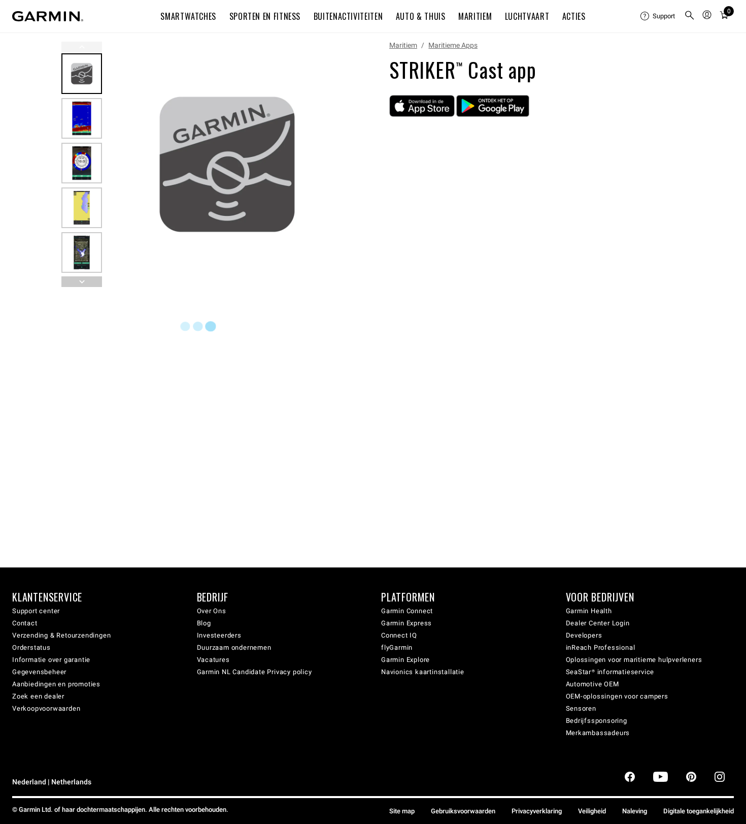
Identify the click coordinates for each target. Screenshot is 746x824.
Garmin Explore (405, 659)
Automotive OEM (592, 684)
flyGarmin (397, 647)
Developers (584, 635)
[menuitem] (658, 16)
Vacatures (213, 659)
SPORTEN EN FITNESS (265, 16)
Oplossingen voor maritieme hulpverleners (634, 659)
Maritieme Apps (453, 45)
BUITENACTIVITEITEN (348, 16)
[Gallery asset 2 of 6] (81, 118)
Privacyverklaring (537, 811)
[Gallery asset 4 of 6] (81, 207)
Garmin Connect (407, 611)
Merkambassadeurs (598, 733)
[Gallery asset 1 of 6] (227, 164)
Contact (25, 623)
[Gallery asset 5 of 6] (81, 252)
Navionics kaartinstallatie (422, 672)
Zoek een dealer (38, 696)
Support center (36, 611)
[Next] (336, 164)
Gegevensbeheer (39, 672)
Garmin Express (406, 623)
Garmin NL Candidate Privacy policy (254, 672)
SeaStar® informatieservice (610, 672)
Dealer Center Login (598, 623)
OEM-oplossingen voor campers (617, 696)
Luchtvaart (527, 16)
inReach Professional (600, 647)
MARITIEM (475, 16)
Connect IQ (399, 635)
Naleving (634, 811)
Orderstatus (31, 647)
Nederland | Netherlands (51, 782)
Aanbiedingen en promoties (56, 684)
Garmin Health (589, 611)
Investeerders (219, 635)
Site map (402, 811)
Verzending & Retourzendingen (61, 635)
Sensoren (581, 708)
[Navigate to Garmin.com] (47, 16)
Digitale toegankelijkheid (698, 811)
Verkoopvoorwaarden (46, 708)
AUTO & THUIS (421, 16)
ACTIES (574, 16)
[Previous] (81, 47)
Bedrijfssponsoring (596, 720)
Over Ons (211, 611)
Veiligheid (592, 811)
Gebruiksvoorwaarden (463, 811)
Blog (204, 623)
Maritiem (403, 45)
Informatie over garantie (51, 659)
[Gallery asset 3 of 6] (81, 163)
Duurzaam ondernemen (234, 647)
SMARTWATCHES (188, 16)
